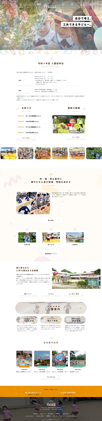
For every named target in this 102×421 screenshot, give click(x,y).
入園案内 (58, 413)
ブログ (62, 415)
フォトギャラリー (30, 415)
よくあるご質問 (39, 415)
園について (42, 413)
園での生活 (50, 413)
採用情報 (48, 415)
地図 (56, 91)
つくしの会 (55, 415)
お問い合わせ (65, 413)
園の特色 (35, 413)
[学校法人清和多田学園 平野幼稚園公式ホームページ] (51, 5)
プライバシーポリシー (71, 415)
